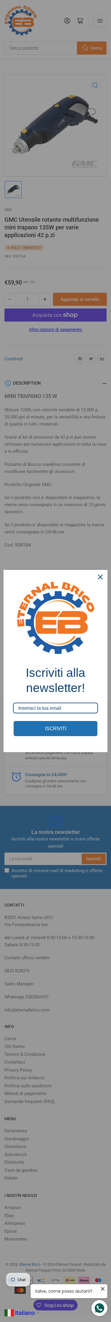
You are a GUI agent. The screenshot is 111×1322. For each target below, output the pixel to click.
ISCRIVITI (55, 728)
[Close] (100, 577)
